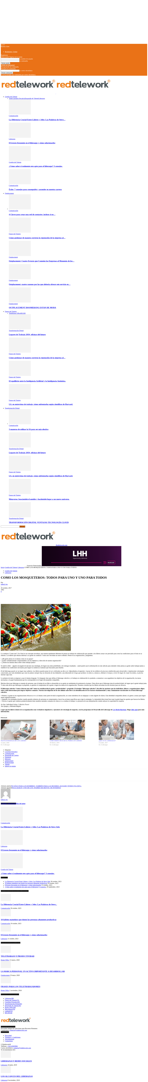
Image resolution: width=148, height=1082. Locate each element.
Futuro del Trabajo (15, 234)
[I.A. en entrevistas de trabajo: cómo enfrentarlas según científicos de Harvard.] (20, 398)
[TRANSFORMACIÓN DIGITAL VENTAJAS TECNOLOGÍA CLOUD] (20, 517)
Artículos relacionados (8, 803)
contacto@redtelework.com (18, 1030)
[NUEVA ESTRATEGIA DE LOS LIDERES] (24, 730)
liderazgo (8, 759)
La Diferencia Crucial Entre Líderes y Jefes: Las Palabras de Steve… (37, 120)
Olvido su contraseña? (8, 65)
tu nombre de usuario (26, 59)
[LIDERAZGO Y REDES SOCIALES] (6, 1057)
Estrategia (8, 757)
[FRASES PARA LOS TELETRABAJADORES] (6, 983)
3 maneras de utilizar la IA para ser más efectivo (28, 429)
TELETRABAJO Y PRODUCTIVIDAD (17, 956)
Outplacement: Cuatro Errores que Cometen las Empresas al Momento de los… (41, 261)
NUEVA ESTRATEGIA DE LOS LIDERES (13, 741)
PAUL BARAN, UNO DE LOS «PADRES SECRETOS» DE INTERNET (36, 788)
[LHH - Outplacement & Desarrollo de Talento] (81, 565)
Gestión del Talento (11, 97)
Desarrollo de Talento (31, 98)
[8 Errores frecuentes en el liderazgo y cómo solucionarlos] (20, 137)
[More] (86, 598)
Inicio (2, 567)
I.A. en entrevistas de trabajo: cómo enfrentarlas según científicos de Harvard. (41, 404)
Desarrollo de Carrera (12, 755)
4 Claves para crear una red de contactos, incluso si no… (32, 214)
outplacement (9, 761)
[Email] (49, 598)
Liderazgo (41, 98)
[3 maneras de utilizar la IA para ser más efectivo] (20, 424)
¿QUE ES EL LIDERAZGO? (107, 741)
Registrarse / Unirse (11, 52)
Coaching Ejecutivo (18, 98)
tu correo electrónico (25, 70)
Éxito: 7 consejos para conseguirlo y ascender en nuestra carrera (35, 189)
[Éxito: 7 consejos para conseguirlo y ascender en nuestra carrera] (20, 184)
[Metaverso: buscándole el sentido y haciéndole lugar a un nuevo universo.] (20, 493)
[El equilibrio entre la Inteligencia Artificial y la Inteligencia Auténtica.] (20, 375)
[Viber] (78, 598)
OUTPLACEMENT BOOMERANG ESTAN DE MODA (32, 308)
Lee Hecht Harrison (119, 710)
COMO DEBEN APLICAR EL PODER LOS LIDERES (66, 741)
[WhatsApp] (34, 598)
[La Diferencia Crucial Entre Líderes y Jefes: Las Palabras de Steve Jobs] (20, 114)
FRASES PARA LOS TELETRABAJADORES (20, 986)
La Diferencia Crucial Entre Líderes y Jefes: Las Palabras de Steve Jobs (30, 827)
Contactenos (9, 1041)
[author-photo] (5, 798)
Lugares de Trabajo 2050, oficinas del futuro (27, 334)
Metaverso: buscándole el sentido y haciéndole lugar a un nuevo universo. (39, 499)
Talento (7, 764)
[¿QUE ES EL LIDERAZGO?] (122, 730)
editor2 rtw (4, 584)
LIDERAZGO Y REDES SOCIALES (16, 1061)
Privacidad (8, 1035)
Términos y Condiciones (12, 1037)
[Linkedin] (41, 598)
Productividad (9, 762)
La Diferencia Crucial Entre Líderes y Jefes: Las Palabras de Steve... (29, 904)
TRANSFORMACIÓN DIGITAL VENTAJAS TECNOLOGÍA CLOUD (39, 522)
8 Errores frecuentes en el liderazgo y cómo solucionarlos (32, 143)
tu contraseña (23, 61)
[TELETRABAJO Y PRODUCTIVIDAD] (6, 952)
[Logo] (28, 93)
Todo (10, 98)
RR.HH (23, 313)
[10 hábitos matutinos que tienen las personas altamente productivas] (6, 916)
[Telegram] (63, 598)
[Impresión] (56, 598)
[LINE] (71, 598)
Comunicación (13, 116)
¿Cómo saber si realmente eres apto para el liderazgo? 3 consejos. (36, 166)
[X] (26, 598)
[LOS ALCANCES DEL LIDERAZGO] (6, 1072)
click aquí (134, 710)
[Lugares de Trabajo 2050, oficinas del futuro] (20, 329)
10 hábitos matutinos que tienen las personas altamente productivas (26, 883)
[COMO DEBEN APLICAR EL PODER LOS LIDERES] (73, 730)
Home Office (16, 313)
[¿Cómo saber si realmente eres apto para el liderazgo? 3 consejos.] (20, 160)
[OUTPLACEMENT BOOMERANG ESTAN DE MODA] (20, 302)
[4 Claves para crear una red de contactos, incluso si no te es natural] (20, 209)
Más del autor (20, 803)
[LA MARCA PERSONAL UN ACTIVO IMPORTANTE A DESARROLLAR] (6, 967)
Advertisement (9, 1039)
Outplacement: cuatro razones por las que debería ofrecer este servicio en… (39, 284)
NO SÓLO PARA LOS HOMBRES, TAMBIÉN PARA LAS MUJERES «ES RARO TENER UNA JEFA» (46, 786)
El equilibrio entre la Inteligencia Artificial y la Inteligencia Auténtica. (37, 381)
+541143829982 (12, 1046)
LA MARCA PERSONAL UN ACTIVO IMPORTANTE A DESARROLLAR (33, 971)
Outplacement (9, 193)
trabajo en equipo (10, 766)
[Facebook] (19, 598)
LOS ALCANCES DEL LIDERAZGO (17, 1076)
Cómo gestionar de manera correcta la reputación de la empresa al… (37, 238)
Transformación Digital (16, 330)
